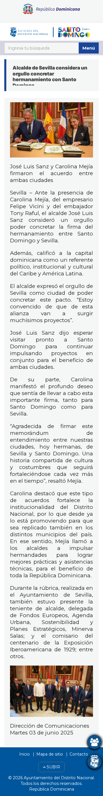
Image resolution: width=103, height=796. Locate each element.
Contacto (79, 754)
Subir (52, 767)
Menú (88, 48)
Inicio (24, 754)
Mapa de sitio (49, 754)
